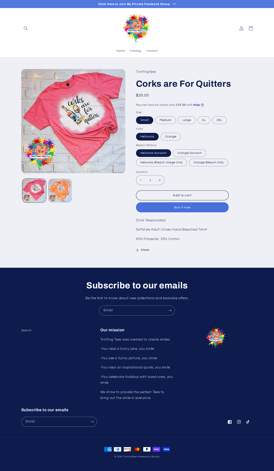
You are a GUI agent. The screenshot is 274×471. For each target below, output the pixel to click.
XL (204, 120)
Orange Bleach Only (209, 162)
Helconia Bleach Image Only (161, 162)
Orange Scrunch (189, 153)
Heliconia (147, 136)
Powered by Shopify (149, 457)
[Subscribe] (170, 310)
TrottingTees (130, 457)
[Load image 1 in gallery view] (34, 190)
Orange (170, 136)
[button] (25, 28)
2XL (219, 120)
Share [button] (145, 249)
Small (144, 120)
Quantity (142, 172)
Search (26, 330)
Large (186, 120)
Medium (166, 120)
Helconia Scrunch (153, 153)
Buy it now (182, 207)
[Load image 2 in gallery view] (60, 190)
